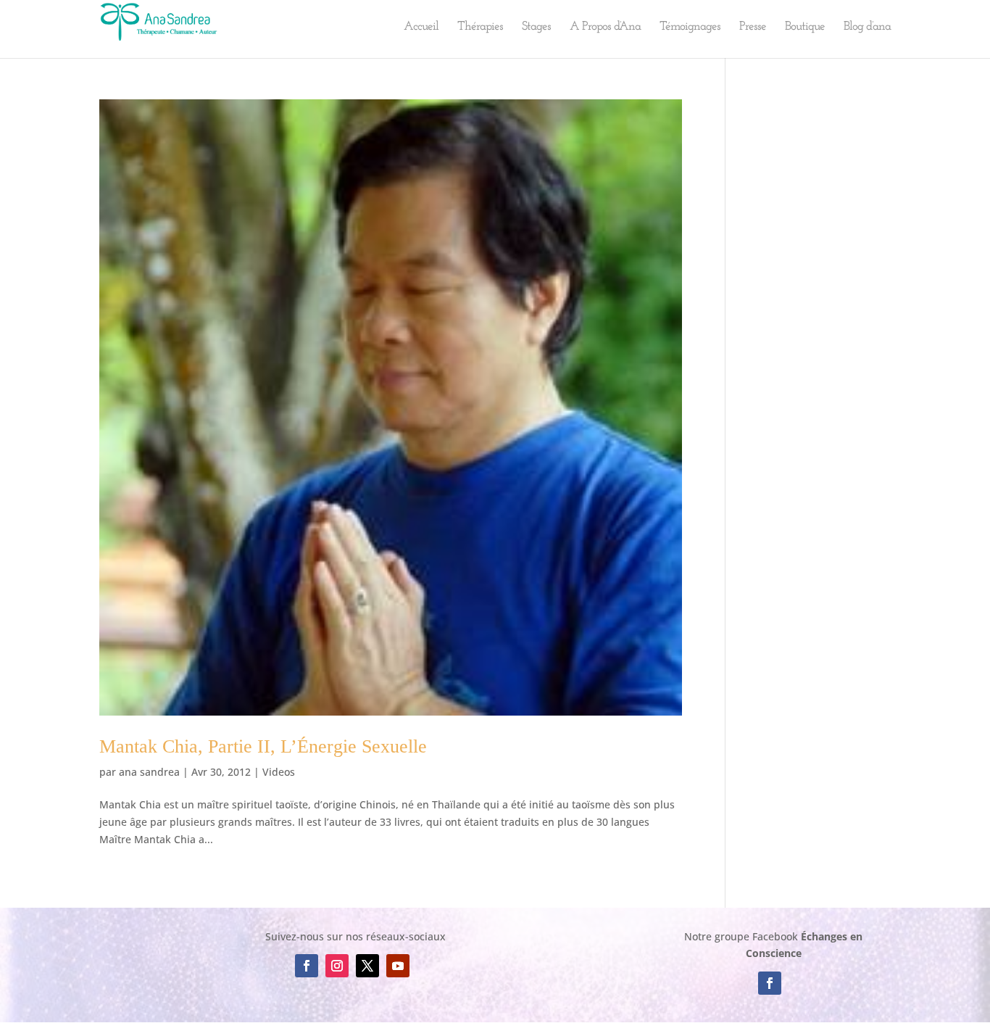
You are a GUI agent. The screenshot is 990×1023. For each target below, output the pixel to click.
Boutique (805, 27)
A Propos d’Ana (605, 27)
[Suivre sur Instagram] (337, 965)
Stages (536, 27)
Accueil (421, 27)
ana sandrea (149, 772)
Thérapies (480, 27)
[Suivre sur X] (367, 965)
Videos (278, 772)
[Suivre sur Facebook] (306, 965)
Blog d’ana (867, 27)
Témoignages (690, 27)
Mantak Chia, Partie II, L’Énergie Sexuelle (263, 746)
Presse (752, 27)
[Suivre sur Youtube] (397, 965)
